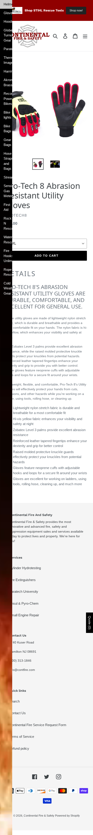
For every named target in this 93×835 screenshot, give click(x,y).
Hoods (8, 21)
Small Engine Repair (24, 615)
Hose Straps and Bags (8, 161)
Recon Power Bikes (8, 99)
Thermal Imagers (8, 60)
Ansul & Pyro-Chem (24, 603)
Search (14, 701)
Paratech (8, 49)
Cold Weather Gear (8, 288)
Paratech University (23, 591)
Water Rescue (8, 239)
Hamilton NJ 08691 (22, 651)
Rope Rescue (8, 272)
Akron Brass (8, 82)
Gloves (8, 13)
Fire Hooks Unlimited (8, 256)
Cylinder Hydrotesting (25, 568)
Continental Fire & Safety (39, 815)
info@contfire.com (22, 670)
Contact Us (17, 713)
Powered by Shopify (67, 815)
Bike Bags (7, 128)
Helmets (8, 4)
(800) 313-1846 (20, 660)
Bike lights (7, 114)
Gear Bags (7, 142)
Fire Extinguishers (22, 580)
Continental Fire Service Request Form (37, 725)
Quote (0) (89, 623)
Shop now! (76, 10)
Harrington (8, 71)
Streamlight (8, 177)
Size (9, 235)
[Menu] (85, 36)
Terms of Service (21, 736)
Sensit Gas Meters (8, 191)
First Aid (7, 207)
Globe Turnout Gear (8, 35)
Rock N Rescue (8, 223)
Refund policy (19, 748)
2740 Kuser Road (21, 642)
